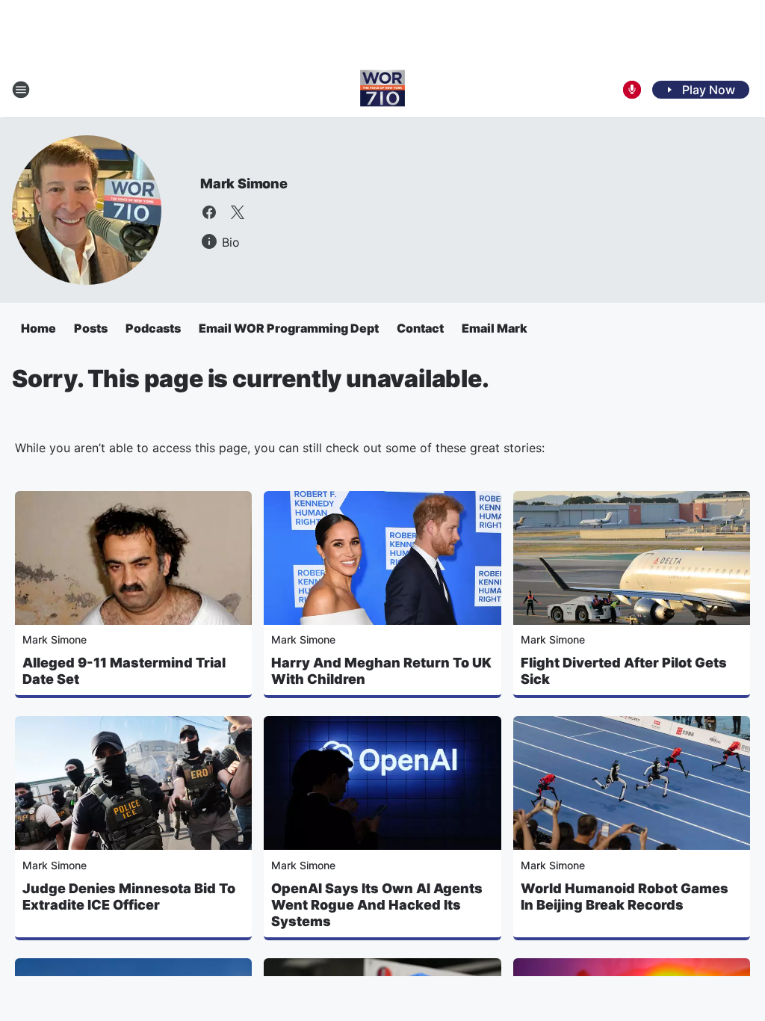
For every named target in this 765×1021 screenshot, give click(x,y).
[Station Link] (382, 90)
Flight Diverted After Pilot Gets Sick (624, 671)
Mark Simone (244, 183)
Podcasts (153, 328)
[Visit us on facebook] (209, 212)
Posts (91, 328)
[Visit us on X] (238, 212)
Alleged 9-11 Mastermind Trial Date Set (124, 671)
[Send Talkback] (632, 90)
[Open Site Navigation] (21, 90)
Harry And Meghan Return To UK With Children (381, 671)
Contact (420, 328)
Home (38, 328)
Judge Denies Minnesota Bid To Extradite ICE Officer (128, 896)
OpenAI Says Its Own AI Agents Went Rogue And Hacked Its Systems (377, 904)
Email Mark (494, 328)
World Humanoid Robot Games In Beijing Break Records (624, 896)
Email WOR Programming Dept (289, 328)
